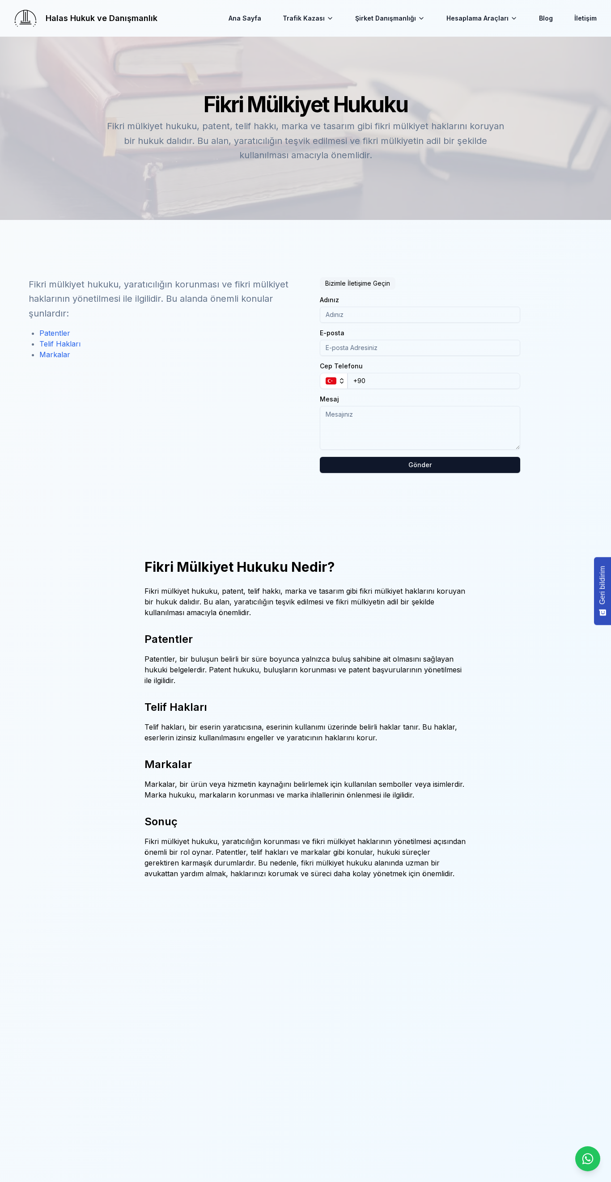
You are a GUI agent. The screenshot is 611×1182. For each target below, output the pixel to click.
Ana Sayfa (245, 18)
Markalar (54, 354)
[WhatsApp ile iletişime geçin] (587, 1158)
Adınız (329, 300)
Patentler (54, 333)
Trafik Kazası (304, 18)
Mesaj (329, 399)
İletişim (585, 18)
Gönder (420, 465)
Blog (546, 18)
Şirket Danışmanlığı (385, 18)
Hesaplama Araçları (477, 18)
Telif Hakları (60, 343)
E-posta (332, 333)
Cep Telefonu (341, 366)
